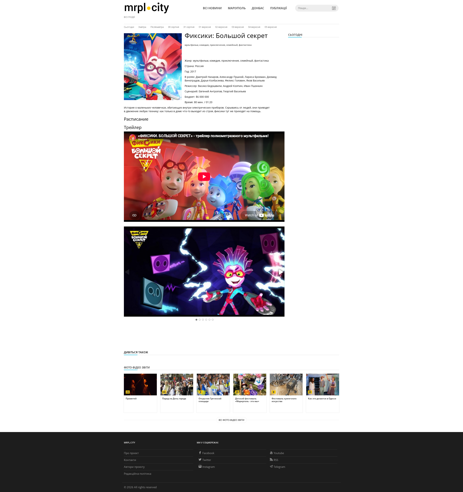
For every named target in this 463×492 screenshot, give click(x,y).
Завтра (142, 27)
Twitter (206, 460)
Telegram (279, 467)
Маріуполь (237, 8)
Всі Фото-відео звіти (231, 420)
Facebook (208, 453)
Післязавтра (157, 27)
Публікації (278, 8)
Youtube (279, 453)
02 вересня (221, 27)
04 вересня (254, 27)
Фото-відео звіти (137, 367)
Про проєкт (131, 453)
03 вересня (238, 27)
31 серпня (188, 27)
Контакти (130, 460)
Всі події (129, 17)
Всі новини (212, 8)
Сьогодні (129, 27)
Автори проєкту (134, 467)
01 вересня (205, 27)
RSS (276, 460)
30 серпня (173, 27)
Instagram (208, 467)
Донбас (258, 8)
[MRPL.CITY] (147, 8)
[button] (280, 272)
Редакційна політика (137, 473)
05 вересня (271, 27)
